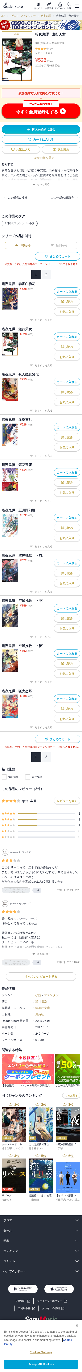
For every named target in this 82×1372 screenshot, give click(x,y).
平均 (25, 801)
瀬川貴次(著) (42, 43)
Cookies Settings (41, 1352)
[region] (41, 1346)
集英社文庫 (58, 43)
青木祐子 (34, 1148)
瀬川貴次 (13, 776)
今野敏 (59, 1148)
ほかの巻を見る (44, 157)
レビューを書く (44, 53)
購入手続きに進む (43, 129)
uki (42, 1148)
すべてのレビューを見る (41, 976)
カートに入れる (43, 139)
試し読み (63, 149)
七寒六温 (72, 1199)
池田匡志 (61, 1199)
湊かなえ (7, 1199)
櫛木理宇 (7, 1148)
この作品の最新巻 (62, 197)
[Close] (77, 1325)
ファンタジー (28, 15)
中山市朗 (34, 1199)
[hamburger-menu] (77, 6)
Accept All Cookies (40, 1364)
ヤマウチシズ (20, 1148)
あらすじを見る (43, 320)
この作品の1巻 (17, 197)
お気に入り (23, 149)
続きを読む (43, 954)
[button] (53, 1308)
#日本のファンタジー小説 (19, 223)
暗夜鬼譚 (46, 15)
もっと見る (43, 184)
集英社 (39, 1014)
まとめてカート (60, 256)
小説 (13, 15)
